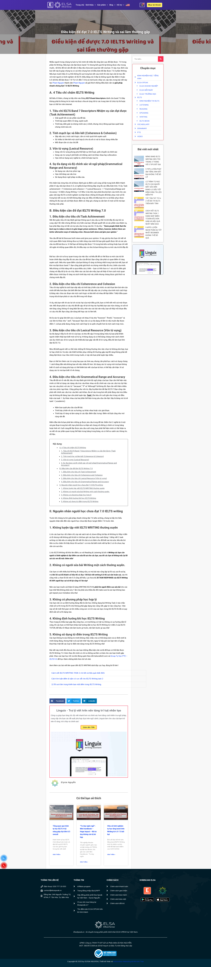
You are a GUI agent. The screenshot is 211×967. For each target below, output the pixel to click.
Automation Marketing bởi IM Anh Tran (128, 961)
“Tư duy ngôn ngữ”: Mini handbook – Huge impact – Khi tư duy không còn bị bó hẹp (88, 831)
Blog (111, 5)
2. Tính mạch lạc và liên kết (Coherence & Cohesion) (82, 456)
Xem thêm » (57, 854)
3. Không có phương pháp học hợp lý (76, 495)
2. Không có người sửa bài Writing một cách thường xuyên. (85, 491)
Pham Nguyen (58, 83)
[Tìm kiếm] (160, 59)
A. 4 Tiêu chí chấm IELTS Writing (72, 447)
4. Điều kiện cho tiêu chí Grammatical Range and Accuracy (85, 482)
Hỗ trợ (119, 5)
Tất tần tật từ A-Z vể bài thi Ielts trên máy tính (153, 201)
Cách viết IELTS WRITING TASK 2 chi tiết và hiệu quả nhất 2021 (78, 673)
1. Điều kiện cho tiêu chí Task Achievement (78, 472)
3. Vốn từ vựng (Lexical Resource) (75, 460)
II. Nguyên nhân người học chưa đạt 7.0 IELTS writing (81, 485)
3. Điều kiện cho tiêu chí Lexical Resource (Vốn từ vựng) (84, 478)
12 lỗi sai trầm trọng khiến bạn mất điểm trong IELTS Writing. (76, 684)
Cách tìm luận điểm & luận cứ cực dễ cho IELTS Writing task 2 (77, 679)
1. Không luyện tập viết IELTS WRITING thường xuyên (83, 488)
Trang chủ (80, 5)
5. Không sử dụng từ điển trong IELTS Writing (79, 501)
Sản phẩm (101, 5)
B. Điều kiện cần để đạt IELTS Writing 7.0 (76, 468)
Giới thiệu (90, 5)
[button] (57, 700)
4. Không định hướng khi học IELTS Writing (78, 498)
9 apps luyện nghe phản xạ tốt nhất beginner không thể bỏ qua (154, 232)
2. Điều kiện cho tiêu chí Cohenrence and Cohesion (82, 475)
